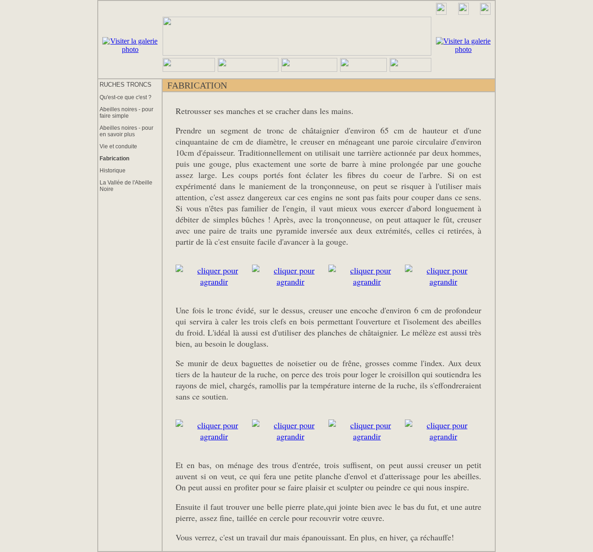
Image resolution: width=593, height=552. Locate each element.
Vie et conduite (118, 146)
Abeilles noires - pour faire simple (126, 112)
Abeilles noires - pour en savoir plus (126, 131)
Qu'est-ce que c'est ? (125, 97)
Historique (113, 170)
